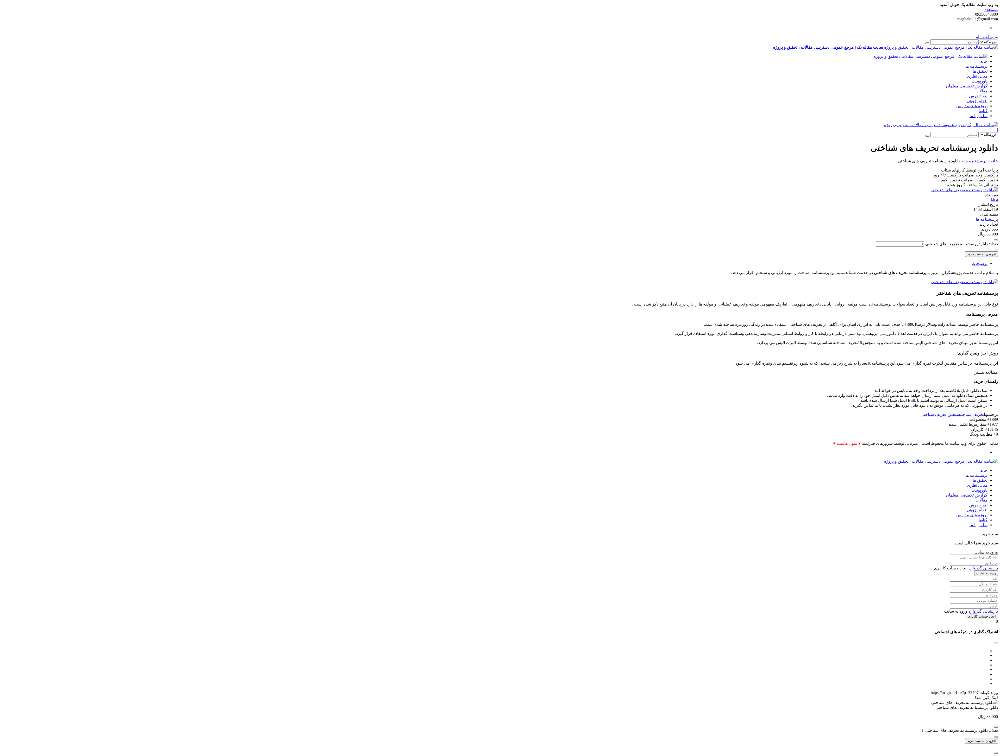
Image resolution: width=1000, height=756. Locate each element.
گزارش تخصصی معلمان (967, 86)
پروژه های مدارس (972, 106)
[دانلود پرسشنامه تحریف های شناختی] (964, 190)
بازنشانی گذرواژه (983, 568)
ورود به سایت (986, 573)
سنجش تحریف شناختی (940, 414)
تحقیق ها (980, 71)
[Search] (927, 43)
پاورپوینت (979, 81)
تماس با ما (979, 115)
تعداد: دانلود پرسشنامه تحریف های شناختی (961, 244)
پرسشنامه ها (976, 66)
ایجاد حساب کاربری (982, 616)
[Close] (996, 753)
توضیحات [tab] (980, 263)
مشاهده (991, 9)
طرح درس (978, 96)
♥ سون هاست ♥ (847, 443)
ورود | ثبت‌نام (987, 37)
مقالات (982, 91)
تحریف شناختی (972, 414)
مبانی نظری (977, 76)
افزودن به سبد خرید (981, 254)
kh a (994, 199)
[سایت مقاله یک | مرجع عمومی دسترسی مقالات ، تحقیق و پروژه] (931, 56)
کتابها (983, 111)
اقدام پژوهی (977, 101)
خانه (984, 61)
